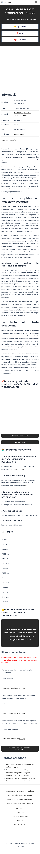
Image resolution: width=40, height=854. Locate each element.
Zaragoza (33, 19)
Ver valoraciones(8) (8, 140)
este (25, 486)
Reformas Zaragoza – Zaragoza (18, 775)
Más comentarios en (14, 688)
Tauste (25, 19)
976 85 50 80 (19, 469)
